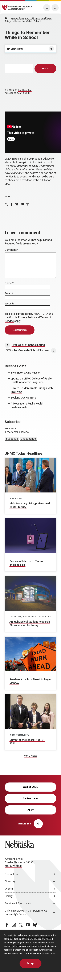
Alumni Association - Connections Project (31, 18)
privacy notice (34, 953)
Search (45, 68)
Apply (31, 810)
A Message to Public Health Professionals (27, 405)
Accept (30, 963)
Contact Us (11, 874)
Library (9, 896)
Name (9, 283)
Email (9, 293)
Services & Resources (18, 903)
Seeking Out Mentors (23, 397)
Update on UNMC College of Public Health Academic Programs (31, 380)
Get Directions (30, 798)
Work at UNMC (30, 787)
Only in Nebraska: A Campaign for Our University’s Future (26, 912)
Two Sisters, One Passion (26, 372)
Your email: (11, 428)
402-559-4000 (13, 865)
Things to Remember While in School (23, 21)
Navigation (15, 49)
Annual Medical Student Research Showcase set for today (29, 623)
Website (10, 303)
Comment (11, 249)
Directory (10, 881)
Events (9, 888)
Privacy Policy (26, 317)
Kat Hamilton (25, 90)
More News (30, 755)
